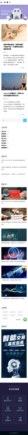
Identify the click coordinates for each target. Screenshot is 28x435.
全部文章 (3, 131)
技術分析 (3, 145)
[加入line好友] (8, 408)
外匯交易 (3, 140)
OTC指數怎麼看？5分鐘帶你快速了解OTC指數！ (13, 298)
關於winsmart (8, 400)
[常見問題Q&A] (8, 418)
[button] (1, 2)
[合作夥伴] (20, 418)
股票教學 (3, 136)
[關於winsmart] (8, 398)
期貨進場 (13, 315)
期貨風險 (20, 315)
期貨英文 (5, 315)
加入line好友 (8, 410)
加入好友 (18, 319)
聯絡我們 (20, 400)
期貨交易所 (5, 312)
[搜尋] (25, 120)
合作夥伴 (20, 420)
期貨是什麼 (12, 312)
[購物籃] (7, 2)
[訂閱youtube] (20, 408)
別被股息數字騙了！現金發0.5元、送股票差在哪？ (13, 174)
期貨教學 (3, 134)
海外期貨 (3, 143)
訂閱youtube (20, 410)
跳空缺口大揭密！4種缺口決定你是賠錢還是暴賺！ (13, 261)
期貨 (20, 312)
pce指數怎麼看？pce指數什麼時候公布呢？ (11, 280)
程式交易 (3, 138)
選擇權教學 (4, 147)
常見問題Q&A (8, 420)
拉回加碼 (5, 318)
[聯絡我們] (20, 398)
